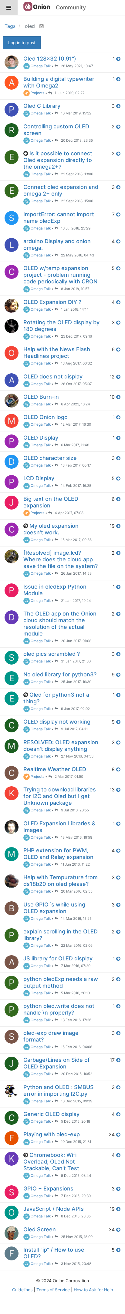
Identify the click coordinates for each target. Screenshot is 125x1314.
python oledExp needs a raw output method (60, 982)
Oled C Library (41, 106)
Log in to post (21, 42)
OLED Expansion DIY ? (52, 302)
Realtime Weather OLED (54, 769)
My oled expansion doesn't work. (51, 529)
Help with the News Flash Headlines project (56, 352)
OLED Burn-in (41, 397)
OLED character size (50, 458)
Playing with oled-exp (51, 1134)
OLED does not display (53, 376)
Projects (37, 93)
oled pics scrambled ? (51, 654)
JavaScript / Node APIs (53, 1209)
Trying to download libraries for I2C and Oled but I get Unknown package (59, 796)
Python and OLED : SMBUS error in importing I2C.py (58, 1090)
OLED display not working (56, 721)
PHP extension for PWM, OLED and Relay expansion (58, 853)
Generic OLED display (51, 1114)
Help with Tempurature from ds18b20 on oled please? (60, 880)
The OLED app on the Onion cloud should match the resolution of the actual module (59, 623)
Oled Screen (39, 1229)
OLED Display (40, 437)
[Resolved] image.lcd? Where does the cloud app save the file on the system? (60, 559)
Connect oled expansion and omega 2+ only (60, 190)
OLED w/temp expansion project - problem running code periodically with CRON (60, 275)
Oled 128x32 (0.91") (49, 58)
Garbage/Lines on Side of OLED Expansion (56, 1063)
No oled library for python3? (59, 674)
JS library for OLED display (58, 958)
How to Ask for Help (93, 1289)
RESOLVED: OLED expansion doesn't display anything (60, 745)
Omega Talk (40, 66)
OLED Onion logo (45, 417)
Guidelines (22, 1289)
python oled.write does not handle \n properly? (58, 1009)
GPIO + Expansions (48, 1188)
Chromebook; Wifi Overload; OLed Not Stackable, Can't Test (51, 1161)
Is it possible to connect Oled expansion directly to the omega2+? (57, 160)
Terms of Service (53, 1289)
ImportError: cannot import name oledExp (58, 217)
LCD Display (38, 478)
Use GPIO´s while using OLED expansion (54, 907)
